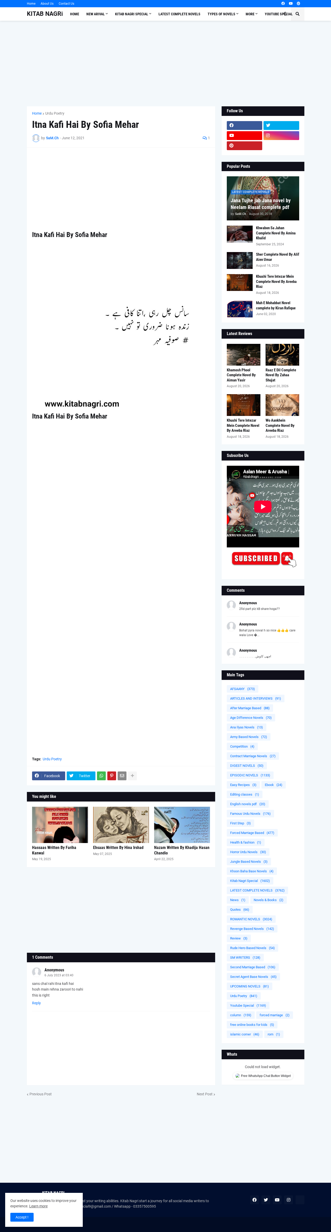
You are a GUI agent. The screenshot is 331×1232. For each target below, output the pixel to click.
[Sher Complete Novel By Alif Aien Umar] (240, 260)
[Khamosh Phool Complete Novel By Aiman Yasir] (243, 355)
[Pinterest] (111, 775)
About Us (47, 3)
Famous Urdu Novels (250, 814)
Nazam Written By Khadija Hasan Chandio (181, 850)
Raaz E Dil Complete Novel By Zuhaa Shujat (281, 375)
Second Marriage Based (252, 967)
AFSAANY (242, 689)
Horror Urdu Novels (248, 852)
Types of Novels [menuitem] (221, 14)
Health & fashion (245, 842)
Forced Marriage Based (252, 833)
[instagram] (281, 135)
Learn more (38, 1206)
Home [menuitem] (74, 14)
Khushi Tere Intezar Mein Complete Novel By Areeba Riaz (276, 281)
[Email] (122, 775)
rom (274, 1034)
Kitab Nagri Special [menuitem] (131, 14)
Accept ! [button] (22, 1217)
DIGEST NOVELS (247, 766)
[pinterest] (298, 3)
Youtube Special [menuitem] (279, 14)
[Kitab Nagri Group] (281, 145)
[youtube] (291, 3)
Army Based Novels (248, 737)
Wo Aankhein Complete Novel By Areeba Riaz (280, 425)
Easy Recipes (243, 785)
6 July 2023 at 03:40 (58, 975)
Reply (36, 1003)
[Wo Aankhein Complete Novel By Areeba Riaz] (282, 405)
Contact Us (66, 3)
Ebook (273, 785)
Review (238, 938)
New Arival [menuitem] (95, 14)
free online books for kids (252, 1025)
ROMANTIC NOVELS (251, 919)
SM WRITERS (245, 957)
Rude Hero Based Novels (252, 948)
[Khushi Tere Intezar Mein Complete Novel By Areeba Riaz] (240, 282)
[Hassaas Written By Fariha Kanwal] (60, 825)
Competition (242, 746)
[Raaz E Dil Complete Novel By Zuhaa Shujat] (282, 355)
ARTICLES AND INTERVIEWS (255, 698)
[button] (285, 14)
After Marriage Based (250, 708)
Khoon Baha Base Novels (252, 871)
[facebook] (283, 3)
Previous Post (40, 1094)
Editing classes (244, 794)
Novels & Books (268, 900)
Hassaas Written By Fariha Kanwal (54, 850)
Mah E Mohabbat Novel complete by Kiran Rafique (276, 305)
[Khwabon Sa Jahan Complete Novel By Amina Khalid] (240, 234)
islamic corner (244, 1034)
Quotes (239, 909)
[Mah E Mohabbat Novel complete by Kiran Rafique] (240, 309)
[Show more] (132, 775)
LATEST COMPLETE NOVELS (257, 890)
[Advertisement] (165, 63)
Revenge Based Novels (252, 929)
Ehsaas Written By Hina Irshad (118, 847)
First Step (240, 823)
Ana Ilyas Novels (246, 727)
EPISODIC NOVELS (250, 775)
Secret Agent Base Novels (253, 977)
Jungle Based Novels (249, 862)
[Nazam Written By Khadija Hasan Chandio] (182, 825)
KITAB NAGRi (45, 13)
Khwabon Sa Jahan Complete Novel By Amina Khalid (276, 233)
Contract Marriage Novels (253, 756)
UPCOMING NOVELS (249, 986)
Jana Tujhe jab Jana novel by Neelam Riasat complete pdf (261, 203)
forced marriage (275, 1015)
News (237, 900)
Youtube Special (248, 1005)
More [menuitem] (250, 14)
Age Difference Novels (251, 718)
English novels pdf (247, 804)
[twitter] (281, 125)
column (240, 1015)
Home (31, 3)
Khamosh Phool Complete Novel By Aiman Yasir (241, 375)
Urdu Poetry (54, 113)
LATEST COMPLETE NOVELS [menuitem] (179, 14)
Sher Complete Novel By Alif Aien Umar (277, 257)
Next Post (205, 1094)
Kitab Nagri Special (250, 881)
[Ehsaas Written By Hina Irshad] (121, 825)
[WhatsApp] (101, 775)
